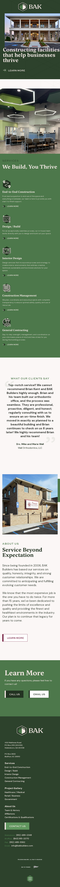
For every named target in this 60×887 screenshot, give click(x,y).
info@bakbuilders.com (19, 845)
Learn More (15, 638)
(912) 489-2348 (18, 835)
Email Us (39, 694)
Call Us (14, 694)
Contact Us (17, 826)
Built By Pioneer (25, 867)
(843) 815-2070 (17, 838)
